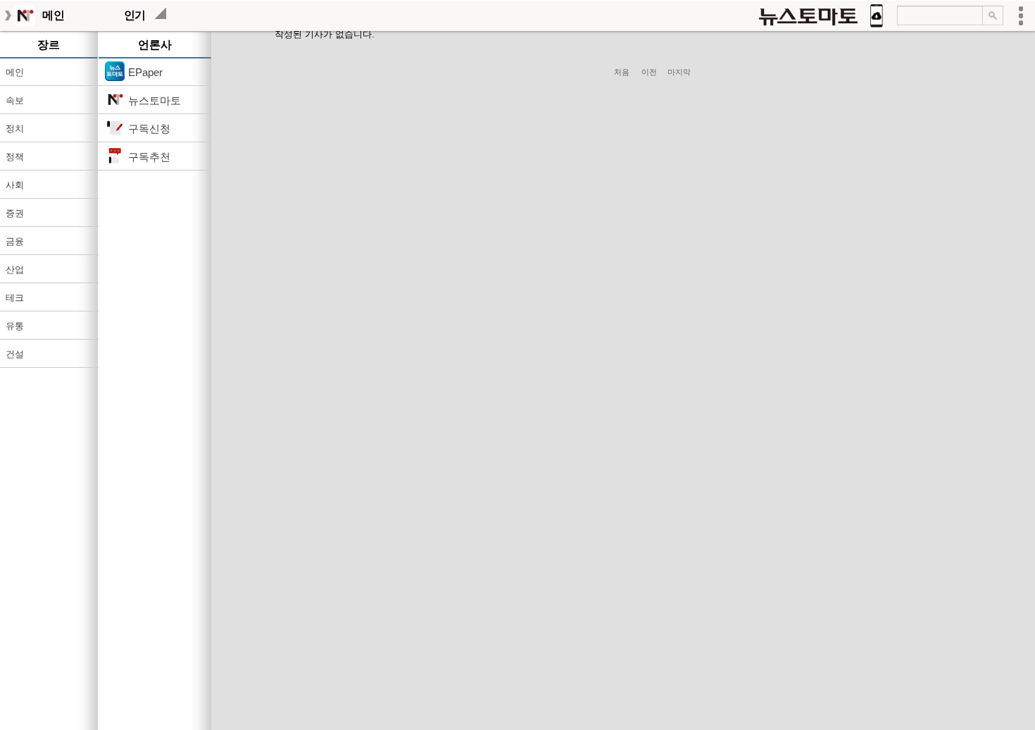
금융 (15, 241)
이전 (651, 72)
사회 (15, 185)
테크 (15, 297)
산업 (15, 269)
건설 (15, 354)
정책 (15, 156)
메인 (15, 72)
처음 (621, 72)
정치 (15, 128)
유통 (15, 326)
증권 (15, 213)
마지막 (679, 72)
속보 (15, 100)
